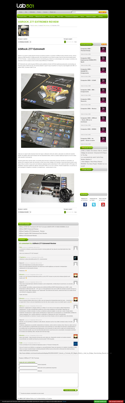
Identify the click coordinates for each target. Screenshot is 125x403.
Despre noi (52, 12)
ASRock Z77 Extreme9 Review (38, 21)
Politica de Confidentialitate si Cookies (41, 398)
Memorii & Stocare (41, 16)
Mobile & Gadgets (91, 16)
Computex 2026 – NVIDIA (88, 129)
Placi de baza (51, 16)
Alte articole (87, 169)
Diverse (31, 16)
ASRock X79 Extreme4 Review (28, 235)
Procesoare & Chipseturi (72, 16)
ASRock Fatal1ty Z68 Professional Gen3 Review (33, 233)
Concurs (45, 12)
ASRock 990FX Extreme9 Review (28, 229)
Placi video (60, 16)
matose (35, 25)
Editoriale (32, 12)
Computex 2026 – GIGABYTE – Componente (86, 71)
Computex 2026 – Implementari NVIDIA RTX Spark (88, 60)
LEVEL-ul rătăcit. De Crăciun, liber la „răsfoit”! (94, 150)
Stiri (26, 12)
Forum (39, 12)
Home (20, 12)
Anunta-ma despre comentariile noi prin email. (32, 393)
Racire (82, 16)
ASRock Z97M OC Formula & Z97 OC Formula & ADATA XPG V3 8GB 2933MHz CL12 (44, 227)
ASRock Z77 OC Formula (31, 358)
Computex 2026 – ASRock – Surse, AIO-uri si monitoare (89, 120)
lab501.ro (26, 6)
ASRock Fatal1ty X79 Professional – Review (31, 231)
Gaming (100, 16)
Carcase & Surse (22, 16)
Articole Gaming (88, 148)
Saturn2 (21, 263)
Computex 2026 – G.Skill (88, 80)
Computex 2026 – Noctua (88, 108)
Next (75, 41)
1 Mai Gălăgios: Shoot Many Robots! (91, 161)
